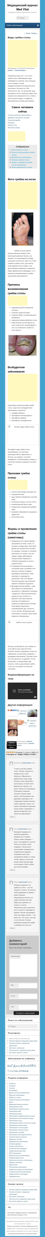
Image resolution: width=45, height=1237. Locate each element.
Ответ (12, 817)
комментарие (26, 763)
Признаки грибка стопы (20, 160)
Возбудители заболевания (21, 157)
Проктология (13, 1165)
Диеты (11, 1102)
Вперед (34, 33)
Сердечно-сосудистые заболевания (21, 1169)
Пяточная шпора (14, 127)
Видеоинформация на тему (22, 167)
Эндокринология (14, 1176)
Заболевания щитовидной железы (20, 1134)
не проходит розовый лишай (16, 1233)
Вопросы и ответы (15, 1097)
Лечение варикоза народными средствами (23, 1041)
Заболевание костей (15, 1107)
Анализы (12, 1088)
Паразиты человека (15, 1162)
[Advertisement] (22, 53)
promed (10, 70)
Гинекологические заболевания (19, 1100)
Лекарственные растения (17, 1151)
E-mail (13, 996)
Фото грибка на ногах (20, 150)
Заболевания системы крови (18, 1127)
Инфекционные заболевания (18, 1141)
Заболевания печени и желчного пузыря (22, 1123)
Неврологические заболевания (19, 1155)
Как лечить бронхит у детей (18, 1052)
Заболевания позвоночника (18, 1125)
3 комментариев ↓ (20, 70)
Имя (12, 985)
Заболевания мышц (15, 1121)
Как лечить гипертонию (16, 1048)
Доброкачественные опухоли (18, 1104)
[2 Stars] (9, 752)
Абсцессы (12, 1083)
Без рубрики (13, 1090)
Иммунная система (15, 1139)
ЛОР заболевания (15, 1153)
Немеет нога (12, 125)
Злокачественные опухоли (18, 1137)
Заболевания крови (15, 1114)
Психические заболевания (17, 1167)
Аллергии (12, 1086)
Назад (27, 33)
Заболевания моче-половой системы (21, 1118)
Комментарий (15, 956)
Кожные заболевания (16, 1146)
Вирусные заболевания (16, 1095)
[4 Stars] (12, 752)
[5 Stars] (14, 752)
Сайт (12, 1007)
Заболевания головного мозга (19, 1109)
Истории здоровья (15, 1144)
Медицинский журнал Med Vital (22, 7)
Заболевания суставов (16, 1132)
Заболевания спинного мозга (18, 1130)
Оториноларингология (16, 1158)
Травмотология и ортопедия (18, 1174)
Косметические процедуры (18, 1148)
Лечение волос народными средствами (22, 1050)
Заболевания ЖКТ (15, 1111)
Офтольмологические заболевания (20, 1160)
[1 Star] (7, 752)
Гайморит (11, 122)
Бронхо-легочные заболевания (19, 1093)
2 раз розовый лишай (30, 1233)
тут (29, 1038)
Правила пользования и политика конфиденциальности (22, 1226)
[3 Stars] (10, 752)
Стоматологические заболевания (20, 1172)
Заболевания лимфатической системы (22, 1116)
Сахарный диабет (14, 120)
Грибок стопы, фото (11, 746)
